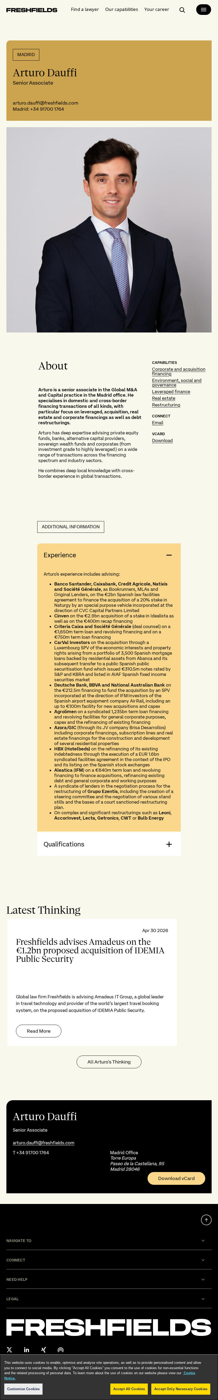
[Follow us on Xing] (43, 1350)
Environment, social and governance (177, 383)
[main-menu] (204, 9)
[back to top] (206, 1220)
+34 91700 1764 (47, 109)
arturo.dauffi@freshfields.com (45, 103)
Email (157, 422)
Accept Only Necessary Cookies (180, 1389)
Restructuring (166, 405)
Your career (156, 9)
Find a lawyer (85, 9)
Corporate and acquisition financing (179, 371)
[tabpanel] (109, 982)
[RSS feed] (60, 1350)
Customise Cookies (23, 1389)
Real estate (163, 398)
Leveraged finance (171, 391)
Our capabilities (121, 9)
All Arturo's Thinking (109, 1062)
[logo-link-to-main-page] (31, 11)
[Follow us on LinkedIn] (26, 1350)
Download (162, 440)
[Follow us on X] (9, 1350)
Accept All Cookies (129, 1389)
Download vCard (176, 1178)
